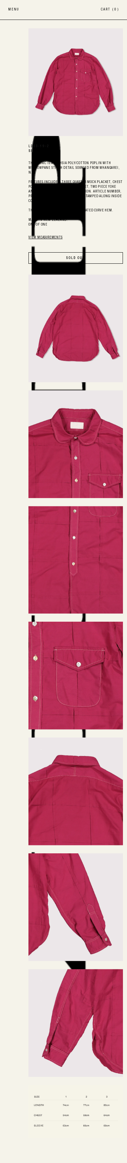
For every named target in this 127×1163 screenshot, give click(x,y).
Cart (110, 9)
